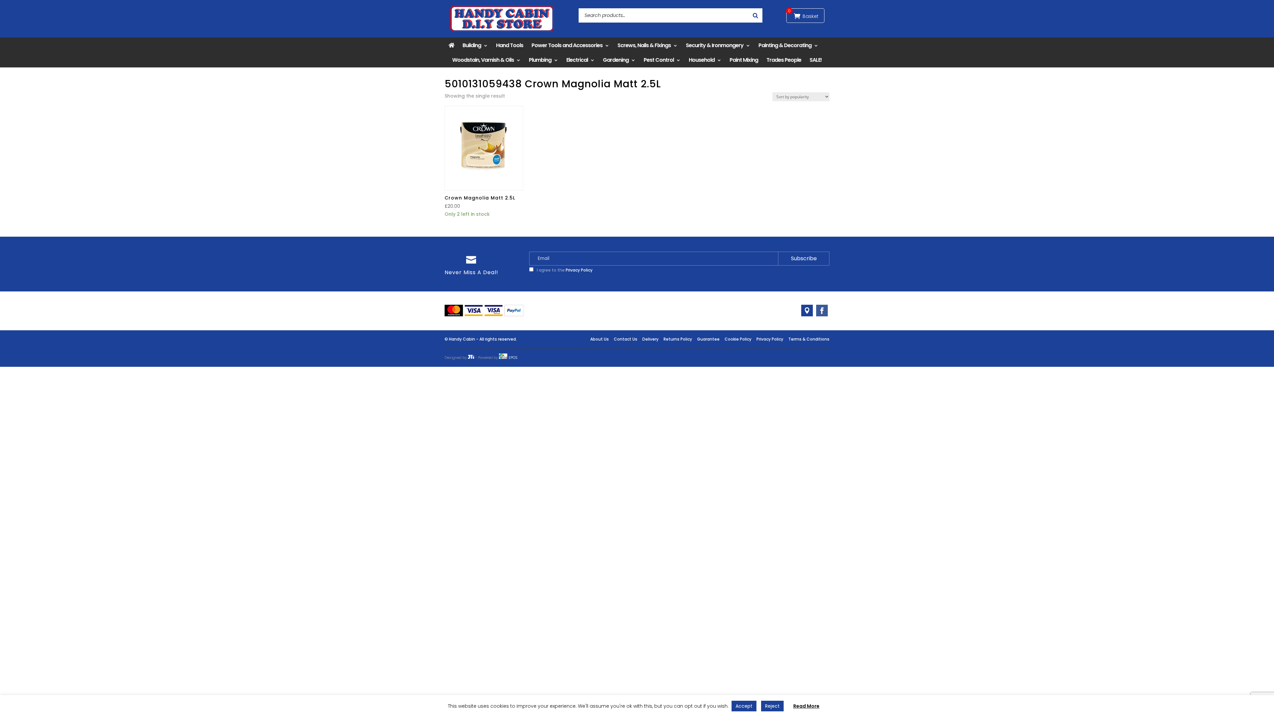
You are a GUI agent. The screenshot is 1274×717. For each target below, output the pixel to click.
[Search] (755, 15)
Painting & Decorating (785, 45)
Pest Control (659, 60)
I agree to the (564, 270)
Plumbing (540, 60)
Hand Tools (509, 45)
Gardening (616, 60)
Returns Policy (678, 339)
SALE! (816, 60)
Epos (513, 357)
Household (702, 60)
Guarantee (708, 339)
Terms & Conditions (808, 339)
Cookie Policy (738, 339)
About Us (599, 339)
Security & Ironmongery (714, 45)
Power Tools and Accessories (566, 45)
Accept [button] (744, 706)
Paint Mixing (744, 60)
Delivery (650, 339)
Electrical (577, 60)
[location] (807, 310)
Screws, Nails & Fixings (644, 45)
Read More (806, 706)
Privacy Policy (579, 270)
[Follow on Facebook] (822, 310)
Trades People (783, 60)
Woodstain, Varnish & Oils (483, 60)
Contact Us (625, 339)
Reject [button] (772, 706)
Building (471, 45)
